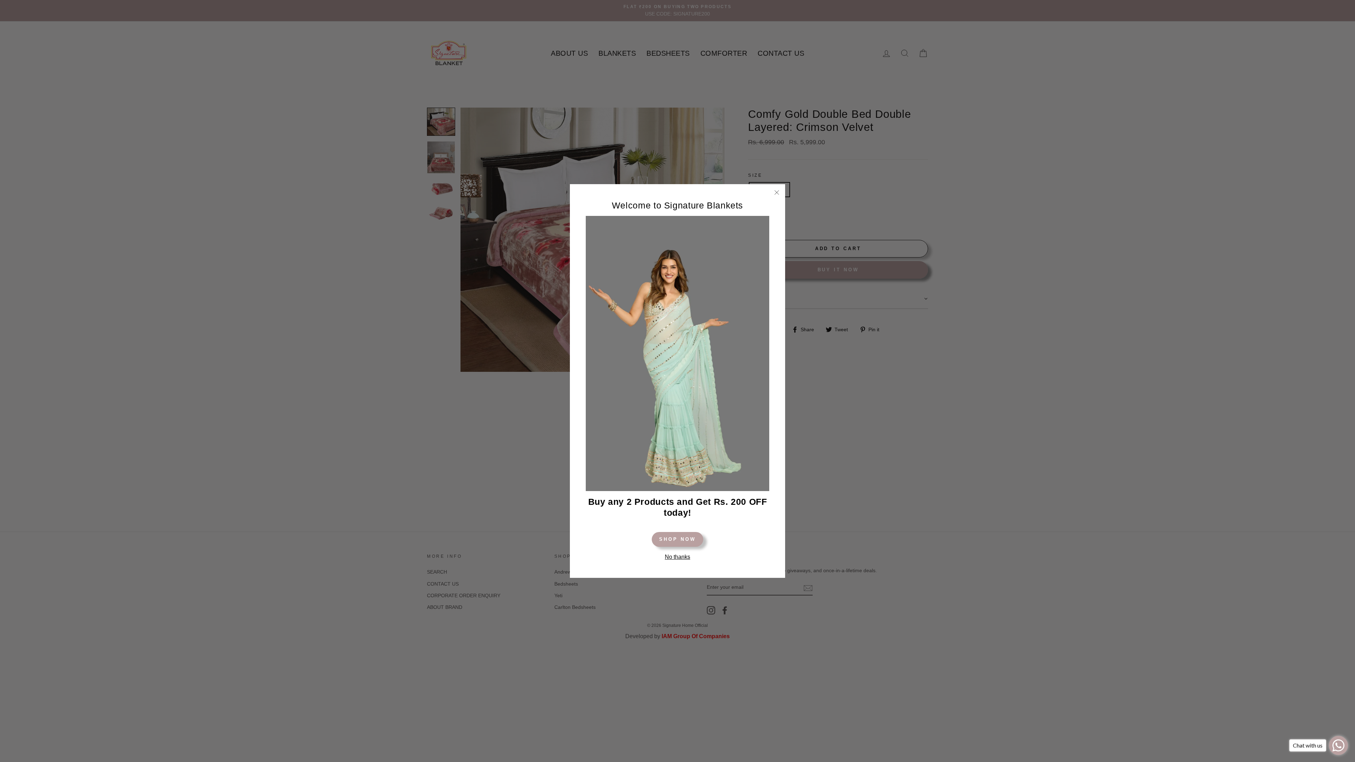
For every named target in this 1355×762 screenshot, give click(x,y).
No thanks (677, 557)
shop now (677, 539)
